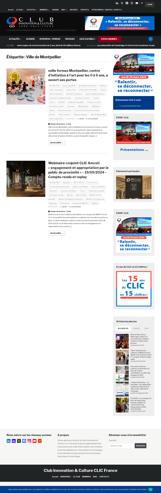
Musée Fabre (81, 195)
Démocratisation (56, 94)
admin (81, 119)
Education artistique (74, 94)
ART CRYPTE (79, 183)
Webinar (95, 203)
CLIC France (92, 183)
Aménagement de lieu (87, 86)
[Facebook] (127, 3)
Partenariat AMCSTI (80, 203)
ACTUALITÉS (14, 39)
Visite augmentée (56, 119)
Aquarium (66, 183)
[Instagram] (132, 3)
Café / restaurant (56, 90)
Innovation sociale (56, 106)
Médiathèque (83, 106)
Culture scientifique (80, 187)
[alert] (134, 106)
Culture (103, 90)
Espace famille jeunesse (94, 94)
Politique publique (80, 115)
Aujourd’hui (123, 328)
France (52, 102)
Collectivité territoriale (88, 90)
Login (149, 4)
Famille (96, 98)
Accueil (10, 10)
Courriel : (113, 440)
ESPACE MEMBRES (109, 39)
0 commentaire (92, 119)
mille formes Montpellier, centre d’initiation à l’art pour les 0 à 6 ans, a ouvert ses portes (78, 75)
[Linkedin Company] (117, 3)
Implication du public (76, 102)
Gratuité (61, 102)
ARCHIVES (74, 10)
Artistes (103, 86)
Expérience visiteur (82, 98)
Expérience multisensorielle (60, 98)
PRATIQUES (70, 39)
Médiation (96, 106)
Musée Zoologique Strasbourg (71, 199)
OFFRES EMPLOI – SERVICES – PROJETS (106, 10)
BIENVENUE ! (65, 477)
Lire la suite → (56, 142)
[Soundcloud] (142, 3)
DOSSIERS (30, 39)
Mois (147, 328)
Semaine (136, 328)
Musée (52, 110)
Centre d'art (71, 90)
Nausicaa (53, 203)
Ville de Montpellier (98, 115)
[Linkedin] (14, 441)
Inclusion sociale (93, 102)
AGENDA (55, 10)
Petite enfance (64, 115)
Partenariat (64, 203)
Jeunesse (71, 106)
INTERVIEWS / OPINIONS (50, 39)
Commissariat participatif (59, 187)
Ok (150, 489)
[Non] (158, 489)
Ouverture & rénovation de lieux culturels (74, 112)
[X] (122, 3)
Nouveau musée (64, 110)
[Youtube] (137, 3)
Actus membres (69, 86)
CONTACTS (84, 10)
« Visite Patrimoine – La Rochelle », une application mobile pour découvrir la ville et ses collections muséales (141, 386)
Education (53, 191)
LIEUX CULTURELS (87, 39)
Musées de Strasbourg (95, 199)
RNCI (63, 10)
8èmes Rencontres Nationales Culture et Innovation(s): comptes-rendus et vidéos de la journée (140, 339)
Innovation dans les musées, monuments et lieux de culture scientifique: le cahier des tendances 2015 (141, 370)
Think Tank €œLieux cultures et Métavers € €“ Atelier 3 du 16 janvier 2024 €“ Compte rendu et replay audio (141, 354)
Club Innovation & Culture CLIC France (80, 470)
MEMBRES (43, 10)
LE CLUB (19, 10)
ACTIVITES (31, 10)
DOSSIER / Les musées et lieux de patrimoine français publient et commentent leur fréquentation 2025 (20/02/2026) (141, 403)
